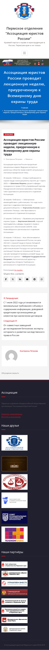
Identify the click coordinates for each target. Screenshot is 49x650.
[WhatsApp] (41, 279)
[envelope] (27, 279)
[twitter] (13, 279)
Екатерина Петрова (14, 159)
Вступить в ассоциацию (11, 417)
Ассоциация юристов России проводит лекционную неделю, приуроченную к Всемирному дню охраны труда (25, 112)
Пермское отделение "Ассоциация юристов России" (24, 33)
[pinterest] (34, 279)
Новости (28, 159)
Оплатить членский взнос (11, 414)
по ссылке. (18, 270)
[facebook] (6, 279)
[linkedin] (20, 279)
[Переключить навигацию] (24, 52)
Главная (24, 108)
